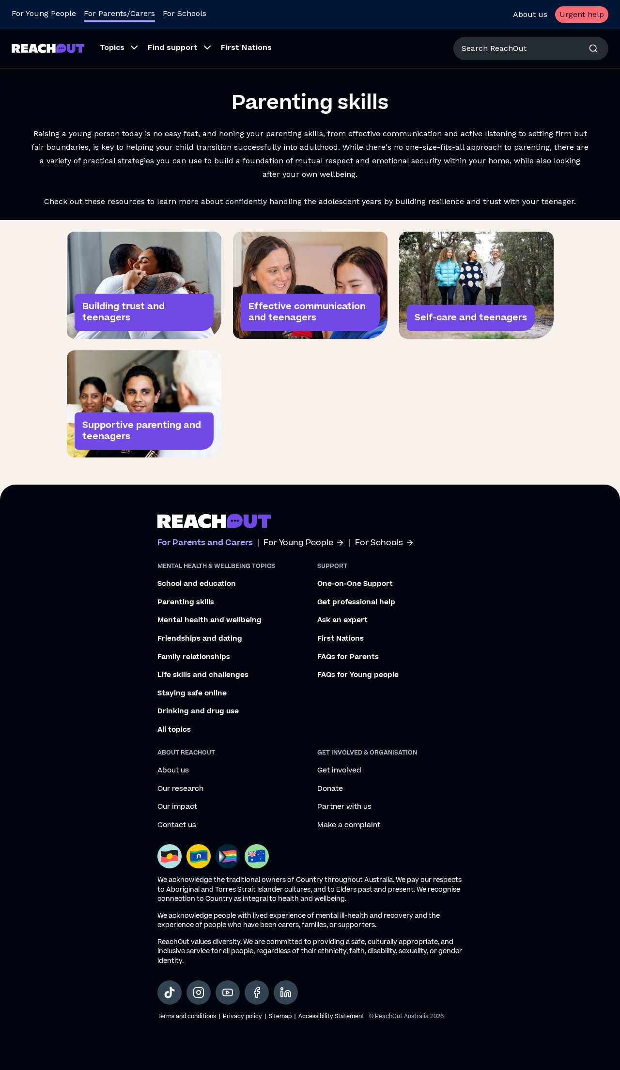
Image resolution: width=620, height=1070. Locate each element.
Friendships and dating (199, 639)
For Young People (44, 13)
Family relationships (193, 657)
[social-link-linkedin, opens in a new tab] (286, 992)
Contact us (176, 825)
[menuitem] (116, 48)
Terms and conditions (186, 1016)
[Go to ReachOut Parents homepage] (48, 48)
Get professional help (356, 602)
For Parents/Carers (119, 13)
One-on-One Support (355, 584)
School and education (196, 584)
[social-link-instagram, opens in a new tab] (198, 992)
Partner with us (344, 807)
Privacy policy (242, 1016)
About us (530, 14)
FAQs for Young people (358, 675)
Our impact (177, 807)
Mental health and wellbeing (209, 620)
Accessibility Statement (331, 1016)
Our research (180, 789)
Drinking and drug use (198, 711)
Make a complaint (348, 825)
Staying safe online (192, 693)
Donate (330, 789)
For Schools (184, 13)
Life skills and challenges (202, 675)
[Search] (593, 48)
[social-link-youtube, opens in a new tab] (228, 992)
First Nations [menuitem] (246, 47)
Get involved (339, 770)
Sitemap (280, 1016)
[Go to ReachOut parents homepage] (214, 521)
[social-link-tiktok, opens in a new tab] (169, 992)
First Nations (340, 639)
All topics (174, 730)
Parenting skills (185, 602)
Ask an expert (342, 620)
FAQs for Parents (348, 657)
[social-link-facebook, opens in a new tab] (257, 992)
